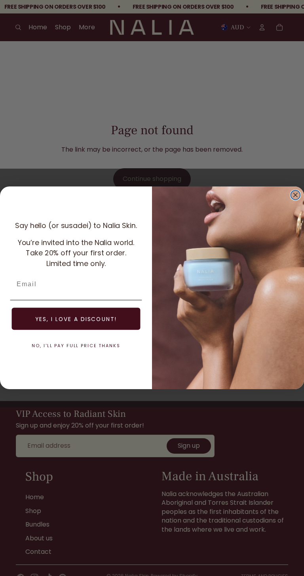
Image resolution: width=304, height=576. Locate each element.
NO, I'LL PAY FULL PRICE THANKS (76, 345)
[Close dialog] (295, 195)
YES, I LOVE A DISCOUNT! (76, 319)
